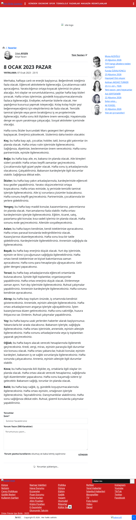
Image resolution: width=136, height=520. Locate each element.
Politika (62, 485)
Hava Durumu (37, 488)
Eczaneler (35, 491)
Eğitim (61, 491)
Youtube (119, 488)
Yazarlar (11, 47)
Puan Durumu (37, 494)
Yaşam (61, 497)
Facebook (120, 497)
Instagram (120, 485)
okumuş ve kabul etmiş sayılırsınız (34, 453)
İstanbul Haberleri (95, 491)
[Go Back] (134, 517)
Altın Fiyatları (36, 501)
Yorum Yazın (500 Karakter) (18, 426)
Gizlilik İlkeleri (8, 494)
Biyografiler (92, 494)
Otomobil (63, 501)
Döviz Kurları (36, 497)
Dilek (21, 53)
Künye (4, 485)
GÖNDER (83, 454)
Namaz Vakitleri (38, 485)
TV (87, 497)
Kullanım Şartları (10, 497)
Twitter (118, 494)
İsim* (7, 416)
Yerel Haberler (93, 488)
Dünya (61, 488)
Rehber (90, 485)
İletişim (5, 488)
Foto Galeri (92, 501)
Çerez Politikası (9, 491)
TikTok (118, 491)
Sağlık (61, 494)
